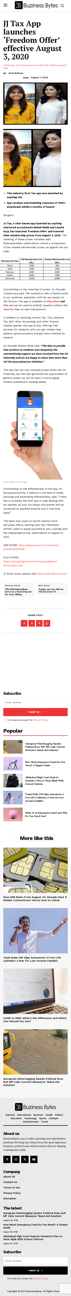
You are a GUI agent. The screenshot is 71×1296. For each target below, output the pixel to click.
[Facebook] (24, 623)
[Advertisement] (35, 660)
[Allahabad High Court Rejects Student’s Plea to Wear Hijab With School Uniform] (13, 780)
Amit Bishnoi (15, 73)
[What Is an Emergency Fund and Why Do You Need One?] (13, 814)
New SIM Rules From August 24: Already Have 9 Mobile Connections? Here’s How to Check (35, 898)
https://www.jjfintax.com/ (52, 573)
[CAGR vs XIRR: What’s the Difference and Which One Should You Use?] (35, 991)
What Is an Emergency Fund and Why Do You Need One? (46, 814)
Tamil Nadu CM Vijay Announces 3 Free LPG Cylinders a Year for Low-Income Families (45, 797)
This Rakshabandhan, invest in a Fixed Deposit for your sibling (18, 592)
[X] (31, 623)
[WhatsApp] (47, 623)
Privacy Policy (40, 720)
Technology (8, 65)
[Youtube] (33, 1159)
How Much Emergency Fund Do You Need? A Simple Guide (45, 763)
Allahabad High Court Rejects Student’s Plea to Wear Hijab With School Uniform (44, 780)
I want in (33, 712)
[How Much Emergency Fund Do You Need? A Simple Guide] (13, 764)
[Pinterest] (39, 623)
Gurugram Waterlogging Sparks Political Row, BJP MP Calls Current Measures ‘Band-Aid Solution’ (45, 747)
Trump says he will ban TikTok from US (50, 590)
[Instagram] (15, 1159)
